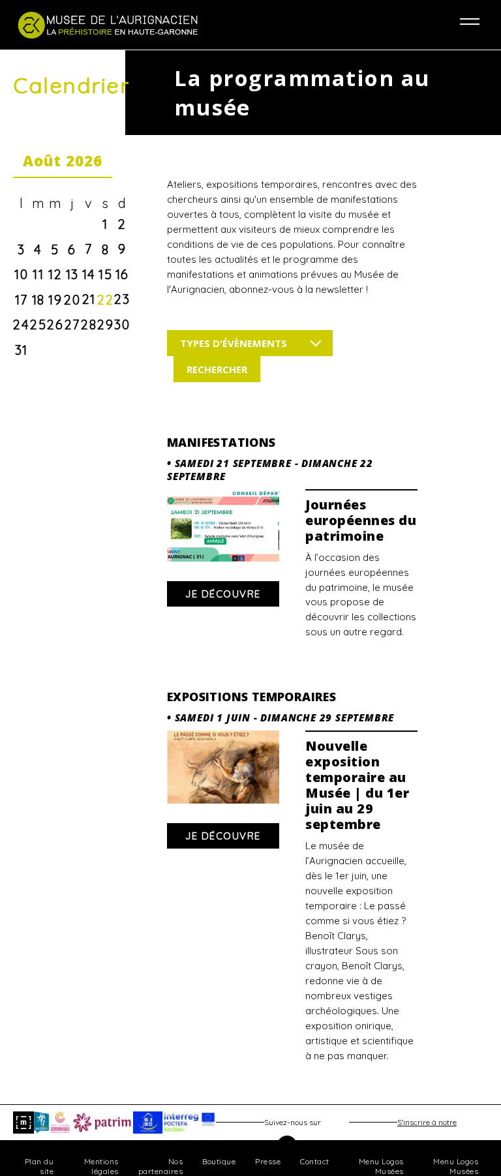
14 (89, 274)
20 (72, 300)
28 (89, 324)
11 (38, 274)
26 (55, 324)
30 (122, 324)
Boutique (218, 1161)
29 (105, 324)
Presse (268, 1161)
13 (72, 274)
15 (105, 274)
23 (122, 299)
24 (21, 324)
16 (122, 274)
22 (105, 300)
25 (38, 324)
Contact (314, 1161)
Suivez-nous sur (292, 1122)
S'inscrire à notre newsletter (427, 1125)
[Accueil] (133, 25)
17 (21, 300)
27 (72, 324)
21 (89, 299)
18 (38, 300)
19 (55, 300)
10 (21, 274)
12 (55, 274)
